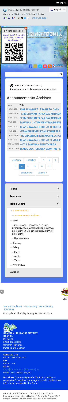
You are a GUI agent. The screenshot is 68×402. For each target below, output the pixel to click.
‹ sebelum (31, 160)
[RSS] (50, 66)
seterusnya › (27, 173)
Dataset (14, 272)
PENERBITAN (19, 265)
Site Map (31, 14)
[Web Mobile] (35, 66)
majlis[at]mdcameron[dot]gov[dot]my (21, 369)
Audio (17, 256)
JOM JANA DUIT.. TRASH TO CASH (39, 109)
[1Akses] (58, 66)
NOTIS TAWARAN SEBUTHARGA (38, 144)
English (57, 9)
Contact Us (8, 14)
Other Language (40, 18)
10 (34, 166)
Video (17, 260)
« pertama (16, 160)
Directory (17, 243)
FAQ (17, 14)
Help (23, 14)
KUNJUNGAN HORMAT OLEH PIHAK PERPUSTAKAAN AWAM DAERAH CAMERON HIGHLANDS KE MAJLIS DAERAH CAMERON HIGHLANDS (33, 230)
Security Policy (46, 306)
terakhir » (42, 173)
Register (41, 14)
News (15, 220)
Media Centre (33, 85)
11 (42, 166)
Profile (13, 188)
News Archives (21, 238)
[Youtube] (45, 66)
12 (49, 166)
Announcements (18, 89)
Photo (17, 252)
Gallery (16, 247)
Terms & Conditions (12, 306)
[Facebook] (31, 66)
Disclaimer (9, 309)
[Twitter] (40, 66)
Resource (15, 196)
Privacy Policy (30, 306)
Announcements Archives (27, 215)
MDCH (20, 85)
